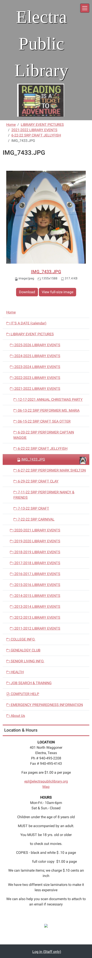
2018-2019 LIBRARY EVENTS (36, 552)
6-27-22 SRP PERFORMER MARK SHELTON (51, 470)
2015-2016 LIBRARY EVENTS (36, 585)
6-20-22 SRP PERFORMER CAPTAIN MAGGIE (43, 435)
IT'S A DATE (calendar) (28, 323)
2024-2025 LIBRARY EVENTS (36, 356)
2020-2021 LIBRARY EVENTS (36, 530)
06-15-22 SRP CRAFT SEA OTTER (44, 421)
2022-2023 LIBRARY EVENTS (36, 378)
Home (11, 124)
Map (46, 787)
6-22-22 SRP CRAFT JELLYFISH (36, 135)
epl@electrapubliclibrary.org (46, 781)
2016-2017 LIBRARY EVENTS (36, 574)
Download (27, 292)
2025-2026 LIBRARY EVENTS (36, 345)
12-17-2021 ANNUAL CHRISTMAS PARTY (50, 399)
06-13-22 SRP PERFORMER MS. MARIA (48, 410)
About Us (17, 716)
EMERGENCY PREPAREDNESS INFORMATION (46, 705)
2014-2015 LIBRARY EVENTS (36, 596)
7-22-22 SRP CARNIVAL (35, 519)
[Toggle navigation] (84, 8)
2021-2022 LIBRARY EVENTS (34, 130)
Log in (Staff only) (46, 952)
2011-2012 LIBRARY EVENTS (36, 628)
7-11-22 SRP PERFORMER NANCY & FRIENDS (43, 495)
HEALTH (17, 672)
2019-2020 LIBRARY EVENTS (36, 541)
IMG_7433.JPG (46, 271)
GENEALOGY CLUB (25, 650)
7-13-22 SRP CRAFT (33, 508)
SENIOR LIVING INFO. (27, 661)
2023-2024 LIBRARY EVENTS (36, 367)
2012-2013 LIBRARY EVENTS (36, 617)
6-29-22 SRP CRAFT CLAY (38, 481)
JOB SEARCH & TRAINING (31, 683)
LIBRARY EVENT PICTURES (42, 124)
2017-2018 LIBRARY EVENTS (36, 563)
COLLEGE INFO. (22, 639)
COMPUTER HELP (24, 694)
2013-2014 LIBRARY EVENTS (36, 606)
